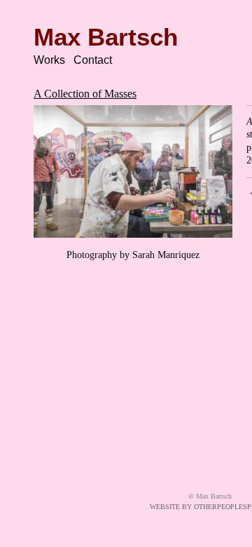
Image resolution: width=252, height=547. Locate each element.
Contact (93, 60)
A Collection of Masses (85, 94)
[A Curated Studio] (133, 171)
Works (49, 60)
